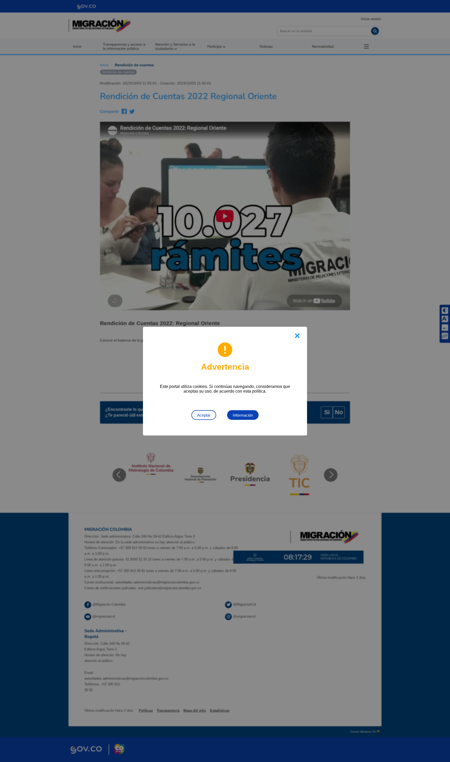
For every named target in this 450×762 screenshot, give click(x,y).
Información (243, 415)
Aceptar (203, 415)
